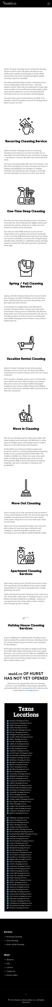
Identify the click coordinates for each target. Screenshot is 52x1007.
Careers (10, 967)
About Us (10, 960)
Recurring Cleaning (14, 937)
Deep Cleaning (12, 941)
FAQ (8, 964)
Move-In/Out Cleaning (15, 944)
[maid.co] (9, 4)
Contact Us (11, 971)
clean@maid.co (32, 690)
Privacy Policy (12, 975)
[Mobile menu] (49, 4)
